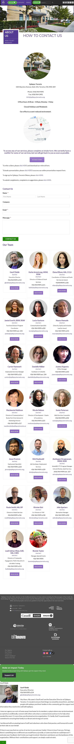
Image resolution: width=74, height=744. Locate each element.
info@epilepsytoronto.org (35, 97)
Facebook (68, 2)
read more (14, 288)
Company (6, 202)
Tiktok (66, 2)
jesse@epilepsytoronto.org (14, 469)
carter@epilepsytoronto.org (15, 377)
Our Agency (8, 650)
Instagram (73, 2)
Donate (36, 2)
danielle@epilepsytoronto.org (38, 377)
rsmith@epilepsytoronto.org (15, 518)
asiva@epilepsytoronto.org (62, 474)
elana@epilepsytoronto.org (62, 285)
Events (28, 2)
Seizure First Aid (10, 657)
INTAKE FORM (37, 160)
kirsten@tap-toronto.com (38, 518)
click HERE (23, 166)
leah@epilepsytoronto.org (14, 569)
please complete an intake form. (41, 151)
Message (7, 218)
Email (5, 210)
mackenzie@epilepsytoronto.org (14, 426)
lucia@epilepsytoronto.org (38, 331)
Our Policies (8, 652)
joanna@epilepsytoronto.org (62, 374)
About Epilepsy (19, 2)
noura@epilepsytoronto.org (62, 334)
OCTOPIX (48, 656)
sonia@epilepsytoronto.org (62, 421)
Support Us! (9, 675)
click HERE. (39, 175)
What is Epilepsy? (10, 656)
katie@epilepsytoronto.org (38, 287)
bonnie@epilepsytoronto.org (38, 561)
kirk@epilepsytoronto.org (38, 472)
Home (3, 2)
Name (5, 193)
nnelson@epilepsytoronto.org (38, 423)
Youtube (70, 2)
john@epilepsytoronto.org (62, 518)
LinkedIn (64, 2)
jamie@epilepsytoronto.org (14, 334)
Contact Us (8, 654)
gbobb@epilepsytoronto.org (15, 283)
